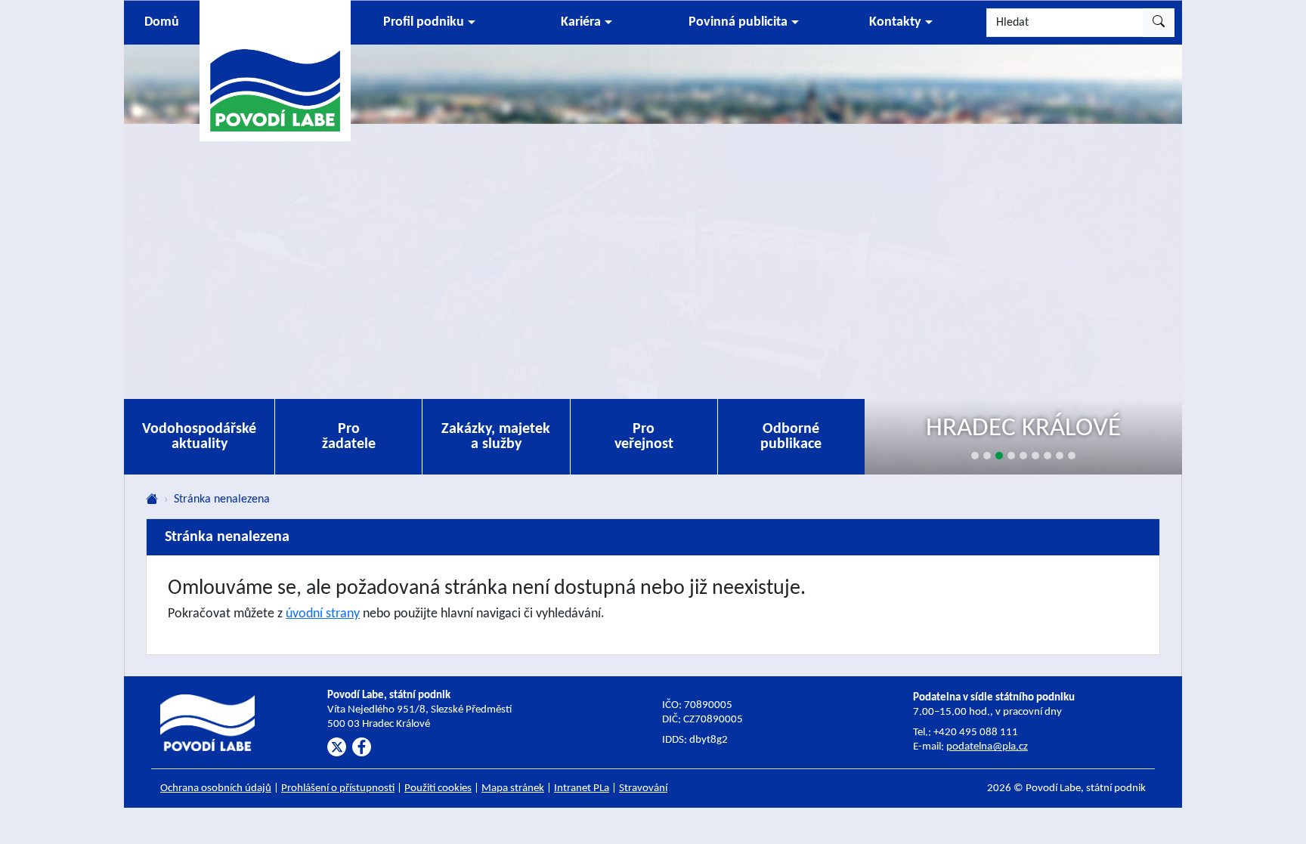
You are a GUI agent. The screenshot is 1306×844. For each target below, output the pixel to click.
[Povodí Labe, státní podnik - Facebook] (361, 746)
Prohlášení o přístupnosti (338, 788)
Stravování (643, 788)
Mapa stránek (512, 788)
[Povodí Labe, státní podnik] (275, 69)
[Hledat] (1158, 22)
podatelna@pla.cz (987, 747)
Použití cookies (438, 788)
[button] (429, 23)
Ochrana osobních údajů (215, 788)
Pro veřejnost (643, 437)
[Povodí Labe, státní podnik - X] (336, 746)
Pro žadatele (349, 437)
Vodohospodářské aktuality (199, 437)
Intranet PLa (581, 788)
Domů (161, 22)
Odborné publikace (791, 437)
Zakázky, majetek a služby (495, 437)
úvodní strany (323, 614)
